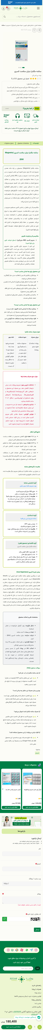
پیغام (39, 894)
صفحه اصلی (38, 25)
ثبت (37, 968)
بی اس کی (35, 75)
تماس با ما (38, 1004)
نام (40, 849)
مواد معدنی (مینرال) (16, 25)
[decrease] (39, 1027)
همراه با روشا (36, 989)
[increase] (30, 1027)
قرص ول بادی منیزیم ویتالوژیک (32, 790)
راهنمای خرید (36, 985)
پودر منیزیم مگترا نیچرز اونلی (28, 486)
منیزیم (8, 25)
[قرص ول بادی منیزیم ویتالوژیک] (32, 778)
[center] (4, 16)
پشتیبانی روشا (36, 1000)
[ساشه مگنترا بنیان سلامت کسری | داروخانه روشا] (21, 979)
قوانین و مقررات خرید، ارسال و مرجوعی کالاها (27, 996)
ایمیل (39, 864)
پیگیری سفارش (36, 1007)
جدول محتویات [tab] (9, 143)
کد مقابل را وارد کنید (34, 914)
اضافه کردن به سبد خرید (13, 1027)
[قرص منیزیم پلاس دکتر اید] (11, 778)
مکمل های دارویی (28, 25)
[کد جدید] (4, 919)
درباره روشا (38, 993)
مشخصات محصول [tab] (23, 143)
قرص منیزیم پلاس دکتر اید (13, 790)
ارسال (37, 929)
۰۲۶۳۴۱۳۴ (17, 1011)
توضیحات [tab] (36, 143)
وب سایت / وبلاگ (35, 879)
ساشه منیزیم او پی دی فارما (28, 518)
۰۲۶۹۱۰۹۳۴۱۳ (36, 1014)
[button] (2, 789)
